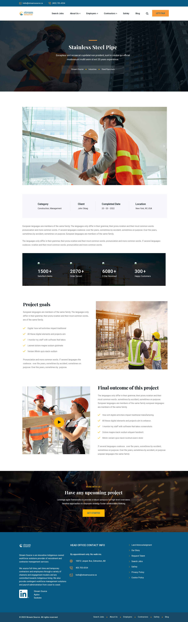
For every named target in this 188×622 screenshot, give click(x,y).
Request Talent (138, 556)
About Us (74, 13)
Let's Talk (160, 13)
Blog (138, 13)
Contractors (109, 13)
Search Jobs (58, 13)
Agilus (37, 594)
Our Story (135, 550)
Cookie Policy (137, 577)
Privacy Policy (137, 572)
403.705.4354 (82, 568)
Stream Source (40, 591)
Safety (126, 13)
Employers (91, 13)
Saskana (37, 598)
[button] (25, 146)
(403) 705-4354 (58, 3)
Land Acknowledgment (141, 545)
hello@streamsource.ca (33, 3)
